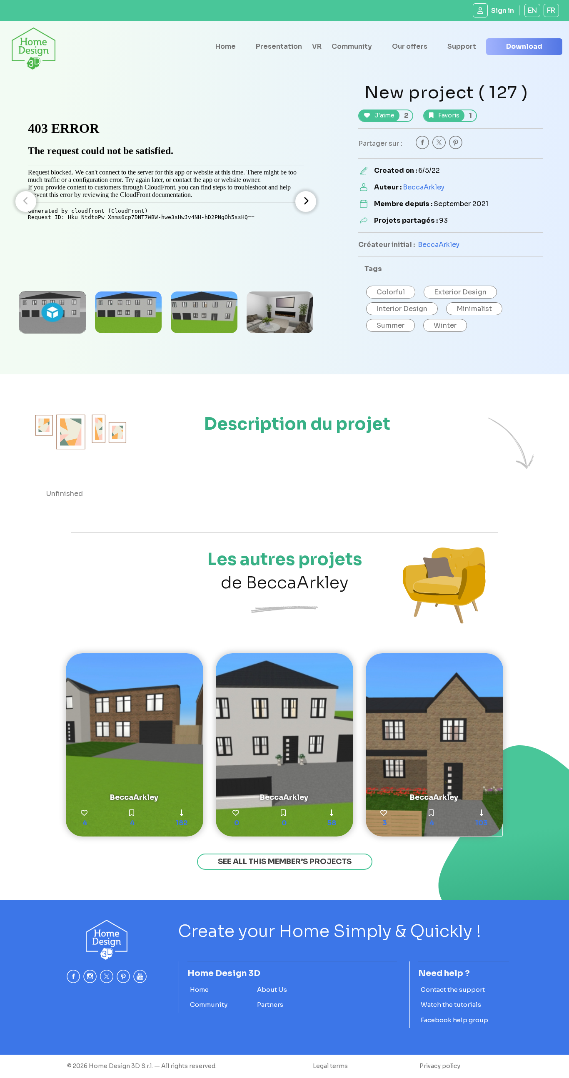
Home (225, 46)
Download (524, 46)
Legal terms (330, 1066)
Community (352, 46)
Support (461, 46)
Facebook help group (454, 1020)
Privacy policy (439, 1066)
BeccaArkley (423, 187)
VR (317, 46)
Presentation (279, 46)
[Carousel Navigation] (165, 201)
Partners (270, 1004)
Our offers (409, 46)
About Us (272, 989)
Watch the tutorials (451, 1004)
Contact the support (453, 989)
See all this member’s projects (285, 861)
